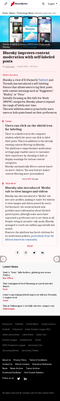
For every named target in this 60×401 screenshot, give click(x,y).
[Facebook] (17, 253)
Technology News (25, 13)
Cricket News (32, 324)
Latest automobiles (11, 334)
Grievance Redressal (41, 364)
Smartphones (26, 340)
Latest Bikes (27, 334)
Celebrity (19, 324)
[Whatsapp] (26, 253)
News (12, 13)
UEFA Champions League (13, 345)
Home (5, 13)
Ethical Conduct (22, 364)
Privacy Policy (20, 360)
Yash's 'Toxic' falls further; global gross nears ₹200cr (27, 274)
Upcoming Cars (35, 345)
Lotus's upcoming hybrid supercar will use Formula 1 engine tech (30, 296)
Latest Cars (41, 334)
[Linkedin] (42, 253)
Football (6, 329)
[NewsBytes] (19, 4)
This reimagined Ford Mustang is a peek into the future (28, 285)
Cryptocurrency (48, 324)
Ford (5, 289)
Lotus (5, 300)
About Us (6, 360)
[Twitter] (34, 253)
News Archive (16, 368)
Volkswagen (9, 309)
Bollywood (7, 324)
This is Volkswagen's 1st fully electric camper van (28, 306)
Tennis (38, 340)
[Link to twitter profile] (18, 379)
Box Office (8, 278)
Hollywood (17, 329)
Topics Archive (33, 368)
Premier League (9, 340)
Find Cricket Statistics (34, 372)
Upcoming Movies (10, 350)
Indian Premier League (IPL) (38, 329)
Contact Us (7, 364)
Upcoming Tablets (30, 350)
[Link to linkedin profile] (25, 379)
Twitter (43, 80)
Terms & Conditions (38, 360)
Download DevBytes (11, 372)
